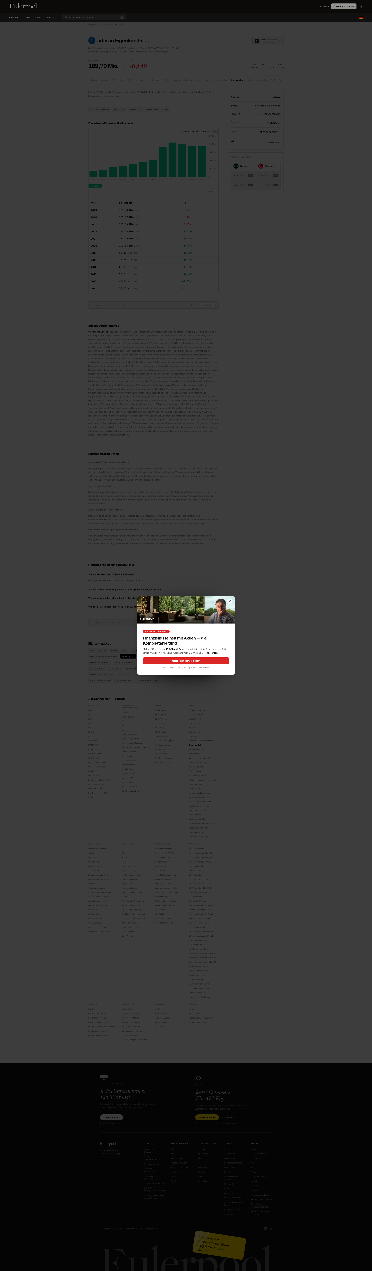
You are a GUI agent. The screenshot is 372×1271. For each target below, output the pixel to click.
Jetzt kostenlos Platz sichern (186, 660)
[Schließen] (230, 601)
